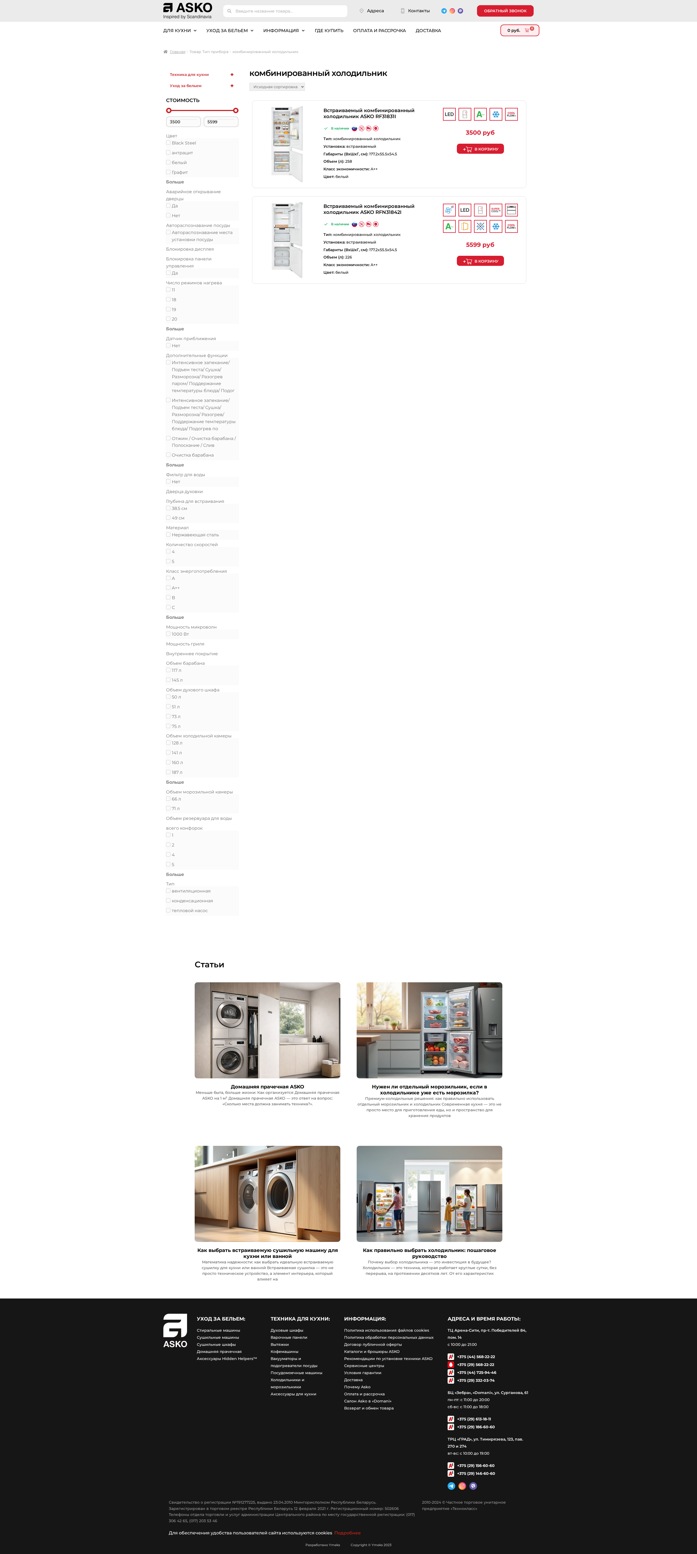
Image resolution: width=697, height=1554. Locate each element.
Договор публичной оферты (373, 1344)
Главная (177, 51)
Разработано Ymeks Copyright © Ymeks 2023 (348, 1545)
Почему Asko (357, 1386)
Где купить (329, 30)
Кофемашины (284, 1351)
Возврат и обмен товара (369, 1408)
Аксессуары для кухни (293, 1394)
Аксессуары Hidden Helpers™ (227, 1358)
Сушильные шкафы (216, 1344)
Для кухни (177, 30)
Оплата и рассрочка (379, 30)
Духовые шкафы (287, 1330)
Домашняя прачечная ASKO (267, 1087)
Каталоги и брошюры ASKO (372, 1351)
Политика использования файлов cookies (386, 1330)
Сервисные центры (364, 1365)
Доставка (428, 30)
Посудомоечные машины (296, 1372)
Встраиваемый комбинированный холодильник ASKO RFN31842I (369, 209)
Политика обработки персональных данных (389, 1337)
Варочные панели (289, 1337)
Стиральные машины (218, 1330)
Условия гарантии (362, 1372)
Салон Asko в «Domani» (368, 1401)
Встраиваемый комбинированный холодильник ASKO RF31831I (369, 113)
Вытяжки (280, 1344)
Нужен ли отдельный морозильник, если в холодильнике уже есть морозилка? (429, 1090)
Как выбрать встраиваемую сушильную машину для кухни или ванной (267, 1253)
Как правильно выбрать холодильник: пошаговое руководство (429, 1253)
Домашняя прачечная (219, 1351)
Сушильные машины (218, 1337)
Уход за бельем (227, 30)
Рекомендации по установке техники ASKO (388, 1358)
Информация (281, 30)
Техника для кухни (202, 74)
